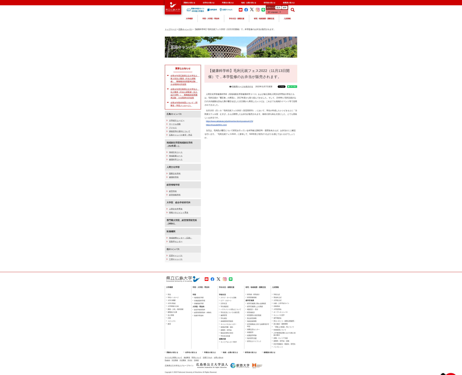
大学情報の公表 (173, 306)
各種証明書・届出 (227, 327)
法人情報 (171, 315)
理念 (169, 294)
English (167, 360)
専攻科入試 (277, 297)
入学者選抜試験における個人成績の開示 (284, 334)
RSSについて (196, 357)
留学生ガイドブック (254, 341)
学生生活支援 (225, 336)
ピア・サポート (226, 300)
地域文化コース (176, 152)
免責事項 (187, 357)
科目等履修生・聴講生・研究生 (284, 344)
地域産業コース (176, 156)
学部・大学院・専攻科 (210, 18)
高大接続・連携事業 (281, 324)
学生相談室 (224, 306)
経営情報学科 (175, 195)
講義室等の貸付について (179, 131)
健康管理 (224, 315)
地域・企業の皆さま (248, 3)
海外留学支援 (252, 338)
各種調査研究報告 (227, 321)
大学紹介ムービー (176, 120)
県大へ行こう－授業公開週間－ (284, 321)
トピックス (172, 321)
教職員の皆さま (289, 3)
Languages (274, 12)
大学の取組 (172, 303)
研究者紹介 (251, 312)
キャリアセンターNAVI (229, 342)
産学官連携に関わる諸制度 (256, 303)
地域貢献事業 (252, 321)
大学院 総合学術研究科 (178, 202)
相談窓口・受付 (252, 309)
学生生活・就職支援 (236, 18)
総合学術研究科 (199, 310)
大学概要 (189, 18)
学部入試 (277, 294)
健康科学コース (176, 159)
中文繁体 (183, 360)
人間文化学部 (173, 167)
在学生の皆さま (209, 3)
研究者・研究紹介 (253, 294)
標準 (284, 8)
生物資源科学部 (199, 300)
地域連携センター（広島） (180, 238)
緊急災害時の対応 (227, 333)
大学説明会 (277, 309)
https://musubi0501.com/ (216, 125)
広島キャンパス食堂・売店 (180, 135)
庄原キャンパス (176, 256)
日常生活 (224, 303)
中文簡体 (175, 360)
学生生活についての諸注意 (230, 312)
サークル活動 (175, 124)
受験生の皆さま (189, 3)
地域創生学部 (199, 297)
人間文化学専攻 (176, 209)
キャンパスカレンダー (228, 324)
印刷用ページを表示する (242, 87)
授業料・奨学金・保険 (281, 341)
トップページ (170, 29)
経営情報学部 (173, 185)
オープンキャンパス (281, 312)
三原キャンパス (176, 259)
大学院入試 (277, 300)
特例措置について (280, 330)
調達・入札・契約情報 (175, 309)
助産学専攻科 (199, 315)
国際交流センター (253, 329)
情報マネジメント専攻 (178, 213)
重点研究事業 (252, 318)
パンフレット (278, 347)
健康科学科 (174, 177)
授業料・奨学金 (226, 330)
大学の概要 (172, 300)
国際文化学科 (175, 174)
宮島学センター (176, 241)
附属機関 (171, 231)
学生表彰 (224, 318)
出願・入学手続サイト (281, 303)
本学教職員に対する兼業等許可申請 (258, 325)
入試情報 (287, 18)
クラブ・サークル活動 (228, 297)
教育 (169, 324)
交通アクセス (207, 357)
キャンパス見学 (279, 315)
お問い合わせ (218, 357)
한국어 (190, 360)
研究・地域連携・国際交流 (264, 18)
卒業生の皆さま (228, 3)
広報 (169, 318)
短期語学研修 (252, 335)
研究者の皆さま (270, 3)
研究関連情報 (252, 297)
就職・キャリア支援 (281, 338)
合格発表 (277, 306)
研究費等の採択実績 (254, 315)
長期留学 (250, 332)
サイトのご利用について (173, 357)
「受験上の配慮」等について (284, 327)
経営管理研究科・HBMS (202, 312)
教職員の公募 (172, 312)
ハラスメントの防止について (231, 309)
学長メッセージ (173, 297)
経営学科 (173, 191)
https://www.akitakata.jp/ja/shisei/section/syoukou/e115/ (229, 121)
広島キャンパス (185, 29)
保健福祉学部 (199, 303)
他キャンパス (173, 249)
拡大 (278, 7)
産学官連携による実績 (255, 306)
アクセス (173, 128)
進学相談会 (277, 318)
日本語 (196, 360)
